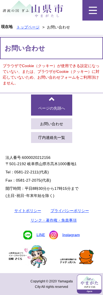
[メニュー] (92, 10)
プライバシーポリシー (70, 210)
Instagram (71, 234)
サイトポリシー (27, 210)
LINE (41, 234)
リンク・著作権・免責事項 (53, 220)
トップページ (28, 27)
